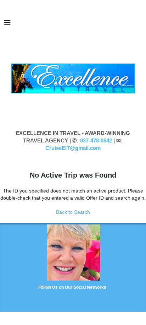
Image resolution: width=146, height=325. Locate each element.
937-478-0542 (96, 140)
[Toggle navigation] (7, 24)
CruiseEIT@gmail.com (73, 148)
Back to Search (73, 212)
